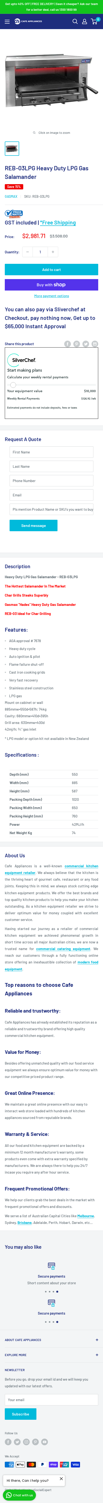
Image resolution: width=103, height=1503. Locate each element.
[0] (94, 21)
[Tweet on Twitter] (85, 343)
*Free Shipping (58, 222)
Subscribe (20, 1414)
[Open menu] (7, 22)
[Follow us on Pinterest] (35, 1442)
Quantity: (12, 252)
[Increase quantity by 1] (53, 252)
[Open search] (75, 21)
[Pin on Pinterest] (76, 343)
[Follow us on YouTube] (44, 1442)
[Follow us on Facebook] (8, 1442)
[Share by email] (95, 343)
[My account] (84, 21)
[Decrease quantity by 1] (28, 252)
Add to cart (51, 269)
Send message (33, 525)
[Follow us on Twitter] (17, 1442)
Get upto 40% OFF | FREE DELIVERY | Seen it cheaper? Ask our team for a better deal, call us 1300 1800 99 (51, 6)
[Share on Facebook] (67, 343)
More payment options (51, 296)
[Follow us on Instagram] (26, 1442)
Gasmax (11, 196)
